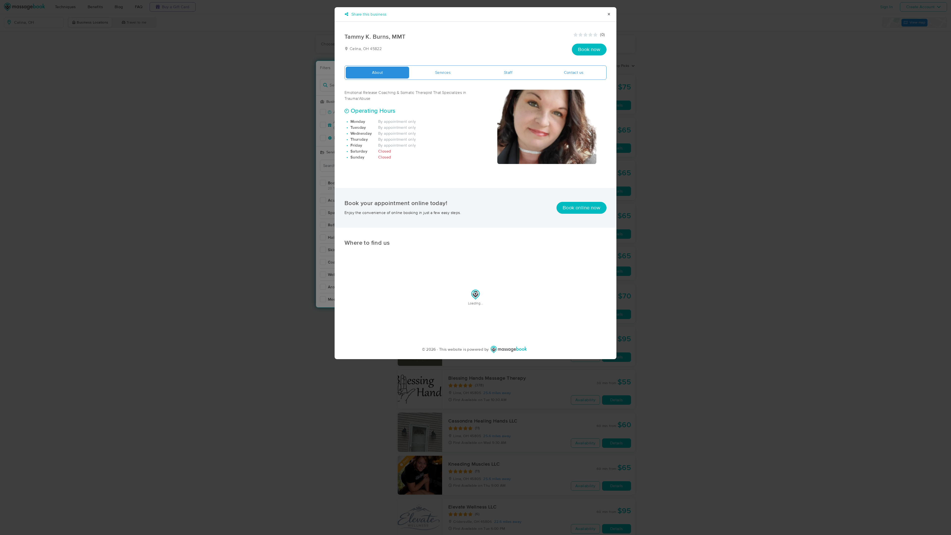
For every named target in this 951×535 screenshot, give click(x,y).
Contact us (573, 73)
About (377, 73)
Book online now (581, 207)
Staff (508, 73)
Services (442, 73)
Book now (589, 49)
